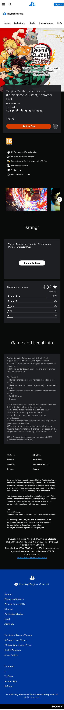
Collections (19, 23)
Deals (32, 23)
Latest (7, 23)
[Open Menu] (3, 4)
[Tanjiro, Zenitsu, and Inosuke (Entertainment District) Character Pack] (26, 199)
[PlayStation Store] (13, 13)
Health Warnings (14, 512)
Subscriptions (46, 23)
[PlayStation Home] (32, 4)
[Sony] (57, 708)
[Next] (59, 199)
